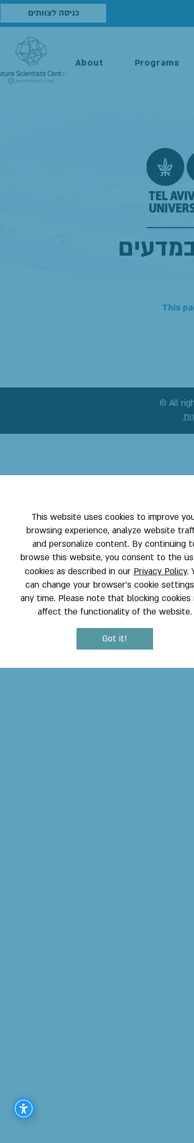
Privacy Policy (160, 571)
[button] (115, 639)
